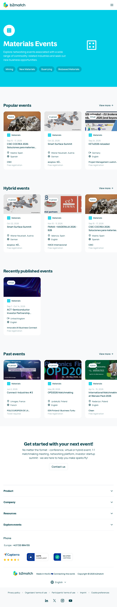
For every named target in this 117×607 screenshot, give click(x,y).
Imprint (83, 592)
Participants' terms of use (63, 592)
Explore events (12, 524)
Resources (10, 513)
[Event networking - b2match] (14, 5)
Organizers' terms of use (36, 592)
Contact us (58, 466)
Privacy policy (14, 592)
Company (9, 502)
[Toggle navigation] (111, 5)
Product (8, 491)
